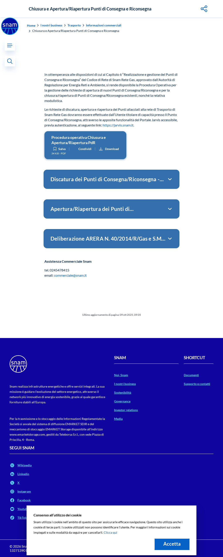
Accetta (172, 544)
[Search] (10, 61)
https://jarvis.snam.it (118, 125)
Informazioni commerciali (103, 25)
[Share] (204, 8)
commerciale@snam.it (70, 275)
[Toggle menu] (10, 45)
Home (31, 25)
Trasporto (74, 25)
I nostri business (51, 25)
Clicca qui (110, 532)
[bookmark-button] (55, 149)
